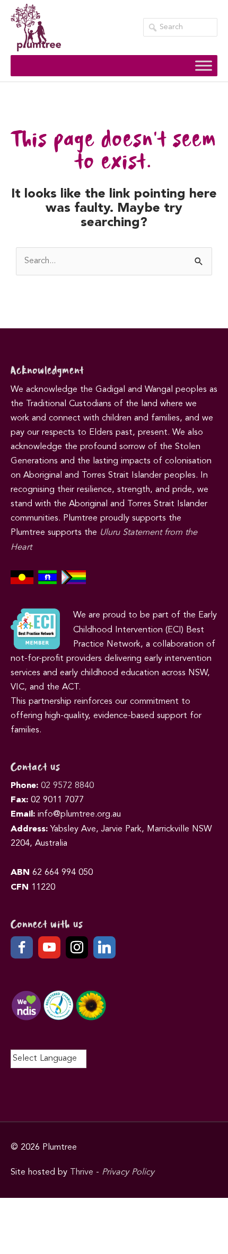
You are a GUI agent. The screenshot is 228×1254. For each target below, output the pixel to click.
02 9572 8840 (67, 786)
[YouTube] (49, 947)
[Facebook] (22, 947)
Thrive (81, 1172)
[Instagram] (77, 947)
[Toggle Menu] (203, 65)
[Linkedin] (104, 947)
